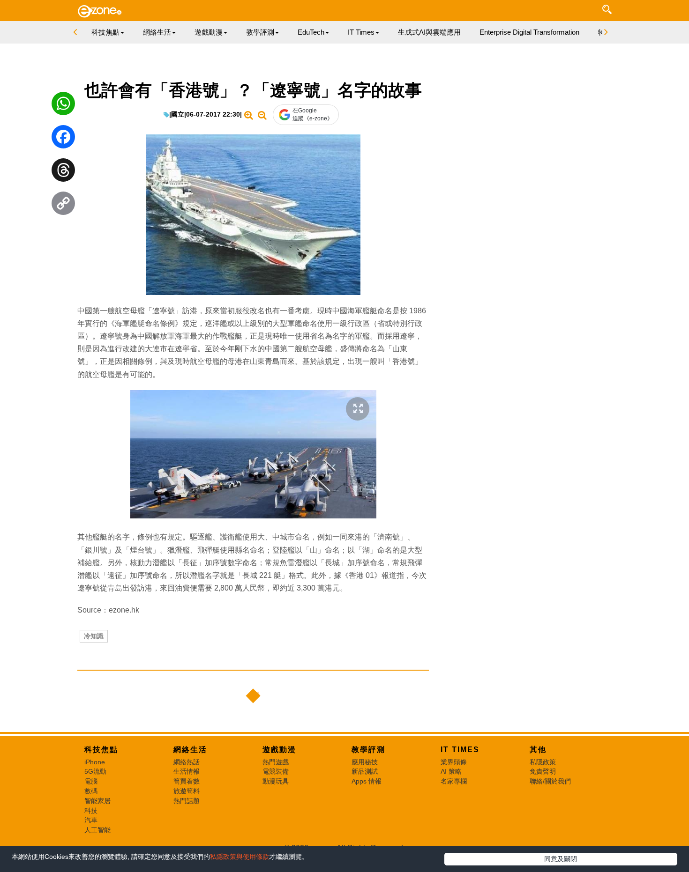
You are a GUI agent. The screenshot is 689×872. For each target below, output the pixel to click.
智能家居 (97, 801)
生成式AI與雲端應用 (429, 32)
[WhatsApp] (63, 106)
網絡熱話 (186, 762)
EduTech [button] (311, 32)
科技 (90, 810)
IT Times (460, 750)
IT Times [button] (361, 32)
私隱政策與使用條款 (239, 856)
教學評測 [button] (260, 32)
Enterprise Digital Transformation (529, 32)
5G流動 (95, 771)
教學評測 (368, 750)
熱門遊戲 (275, 762)
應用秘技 (365, 762)
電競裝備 (275, 771)
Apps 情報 (367, 781)
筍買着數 (186, 781)
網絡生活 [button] (157, 32)
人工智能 (97, 830)
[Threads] (63, 172)
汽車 (90, 820)
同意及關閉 (560, 859)
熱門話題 (186, 801)
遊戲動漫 (279, 750)
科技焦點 (101, 750)
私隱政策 (543, 762)
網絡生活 (190, 750)
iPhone (94, 762)
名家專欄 (454, 781)
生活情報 (186, 771)
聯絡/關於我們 (550, 781)
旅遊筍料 (186, 791)
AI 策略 (451, 771)
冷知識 (94, 636)
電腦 (90, 781)
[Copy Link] (63, 206)
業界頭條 (454, 762)
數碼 (90, 791)
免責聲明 (543, 771)
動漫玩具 (275, 781)
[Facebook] (63, 139)
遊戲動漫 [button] (209, 32)
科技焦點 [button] (105, 32)
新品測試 (365, 771)
